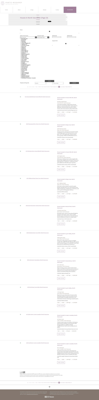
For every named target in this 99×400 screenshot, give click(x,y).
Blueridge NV (24, 38)
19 (53, 86)
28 (66, 86)
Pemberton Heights (25, 65)
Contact (38, 24)
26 (63, 86)
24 (60, 86)
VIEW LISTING (61, 115)
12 (42, 86)
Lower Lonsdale (25, 58)
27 (65, 86)
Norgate (23, 62)
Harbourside (24, 55)
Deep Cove (23, 46)
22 (57, 86)
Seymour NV (24, 70)
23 (59, 86)
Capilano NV (24, 44)
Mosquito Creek (25, 61)
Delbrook (23, 47)
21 (56, 86)
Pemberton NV (24, 66)
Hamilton (23, 53)
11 (41, 86)
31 (71, 86)
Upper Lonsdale (25, 73)
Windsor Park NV (25, 76)
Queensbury (24, 68)
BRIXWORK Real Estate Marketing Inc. (32, 394)
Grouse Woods (24, 52)
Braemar (23, 41)
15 (47, 86)
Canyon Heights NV (25, 43)
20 (54, 86)
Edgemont (23, 49)
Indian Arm (24, 56)
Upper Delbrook (25, 72)
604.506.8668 (70, 9)
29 (68, 86)
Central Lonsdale (25, 45)
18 (51, 86)
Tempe (23, 71)
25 (62, 86)
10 (39, 86)
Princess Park (24, 67)
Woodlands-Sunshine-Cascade (28, 78)
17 (50, 86)
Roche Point (24, 69)
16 (48, 86)
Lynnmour (23, 60)
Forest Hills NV (24, 50)
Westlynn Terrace (25, 75)
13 (44, 86)
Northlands (24, 63)
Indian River (24, 57)
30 (69, 86)
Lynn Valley (24, 59)
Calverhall (23, 42)
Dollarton (23, 48)
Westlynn (23, 74)
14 (45, 86)
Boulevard (23, 40)
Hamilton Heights (25, 54)
